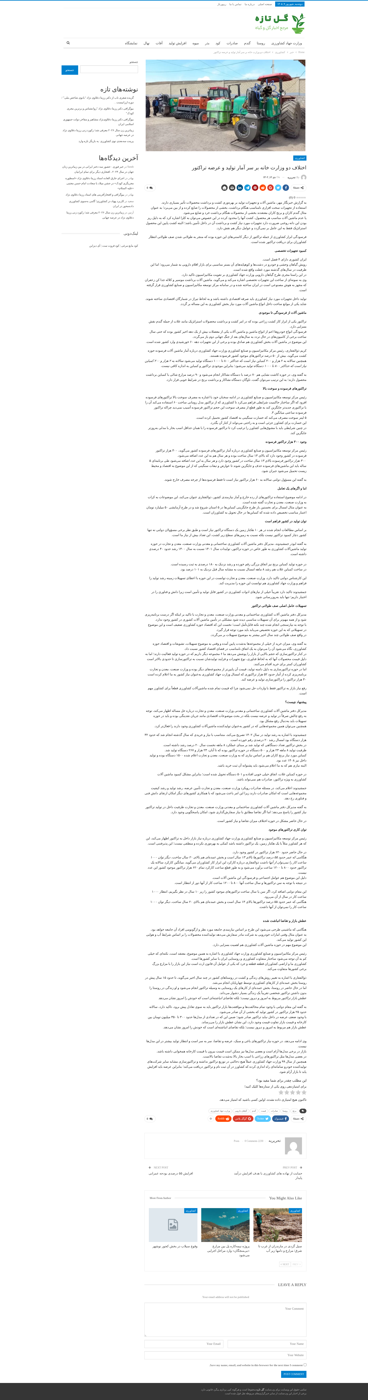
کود (218, 43)
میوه (196, 43)
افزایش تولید (177, 43)
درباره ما (250, 4)
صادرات (232, 43)
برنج (294, 1111)
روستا (261, 43)
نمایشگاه (131, 43)
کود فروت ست (110, 245)
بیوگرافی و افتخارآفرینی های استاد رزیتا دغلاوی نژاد (95, 194)
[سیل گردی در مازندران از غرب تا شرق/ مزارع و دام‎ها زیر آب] (277, 1225)
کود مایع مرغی (129, 245)
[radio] (304, 1093)
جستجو (134, 61)
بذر (207, 43)
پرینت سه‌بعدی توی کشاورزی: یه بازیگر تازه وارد (106, 141)
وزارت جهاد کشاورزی (286, 43)
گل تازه (260, 1389)
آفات (159, 43)
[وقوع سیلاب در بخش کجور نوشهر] (173, 1225)
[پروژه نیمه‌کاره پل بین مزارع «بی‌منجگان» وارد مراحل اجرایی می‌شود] (225, 1225)
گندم (247, 43)
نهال (147, 43)
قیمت (263, 1111)
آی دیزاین (94, 245)
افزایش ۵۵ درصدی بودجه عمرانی (171, 1173)
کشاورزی (300, 158)
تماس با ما (235, 4)
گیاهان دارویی (241, 1111)
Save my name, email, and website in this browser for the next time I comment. (256, 1365)
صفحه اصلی (265, 4)
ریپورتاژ (221, 4)
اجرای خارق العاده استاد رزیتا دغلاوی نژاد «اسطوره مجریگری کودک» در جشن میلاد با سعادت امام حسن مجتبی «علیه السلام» (99, 183)
